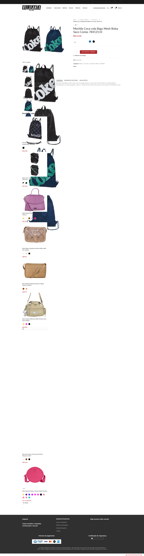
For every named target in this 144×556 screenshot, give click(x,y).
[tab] (59, 80)
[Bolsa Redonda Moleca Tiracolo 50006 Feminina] (34, 475)
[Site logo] (31, 8)
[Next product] (77, 25)
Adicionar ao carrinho (88, 52)
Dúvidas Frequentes (61, 528)
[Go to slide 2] (73, 507)
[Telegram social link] (92, 66)
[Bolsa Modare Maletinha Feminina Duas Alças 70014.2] (34, 199)
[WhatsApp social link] (90, 1)
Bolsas (80, 63)
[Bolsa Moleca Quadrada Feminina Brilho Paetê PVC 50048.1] (34, 234)
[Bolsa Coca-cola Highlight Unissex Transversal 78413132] (34, 164)
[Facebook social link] (85, 1)
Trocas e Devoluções (61, 522)
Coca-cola (94, 19)
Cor (75, 42)
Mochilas (102, 63)
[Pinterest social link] (84, 66)
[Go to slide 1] (73, 504)
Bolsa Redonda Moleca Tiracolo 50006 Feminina (34, 491)
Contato (58, 531)
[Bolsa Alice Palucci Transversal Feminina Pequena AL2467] (34, 390)
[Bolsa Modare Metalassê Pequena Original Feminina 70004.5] (34, 269)
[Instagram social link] (88, 1)
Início (74, 19)
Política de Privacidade (62, 525)
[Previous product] (74, 25)
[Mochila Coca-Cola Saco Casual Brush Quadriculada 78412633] (34, 128)
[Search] (108, 8)
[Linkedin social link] (86, 66)
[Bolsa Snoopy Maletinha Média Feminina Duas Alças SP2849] (34, 305)
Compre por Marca (84, 19)
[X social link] (81, 66)
